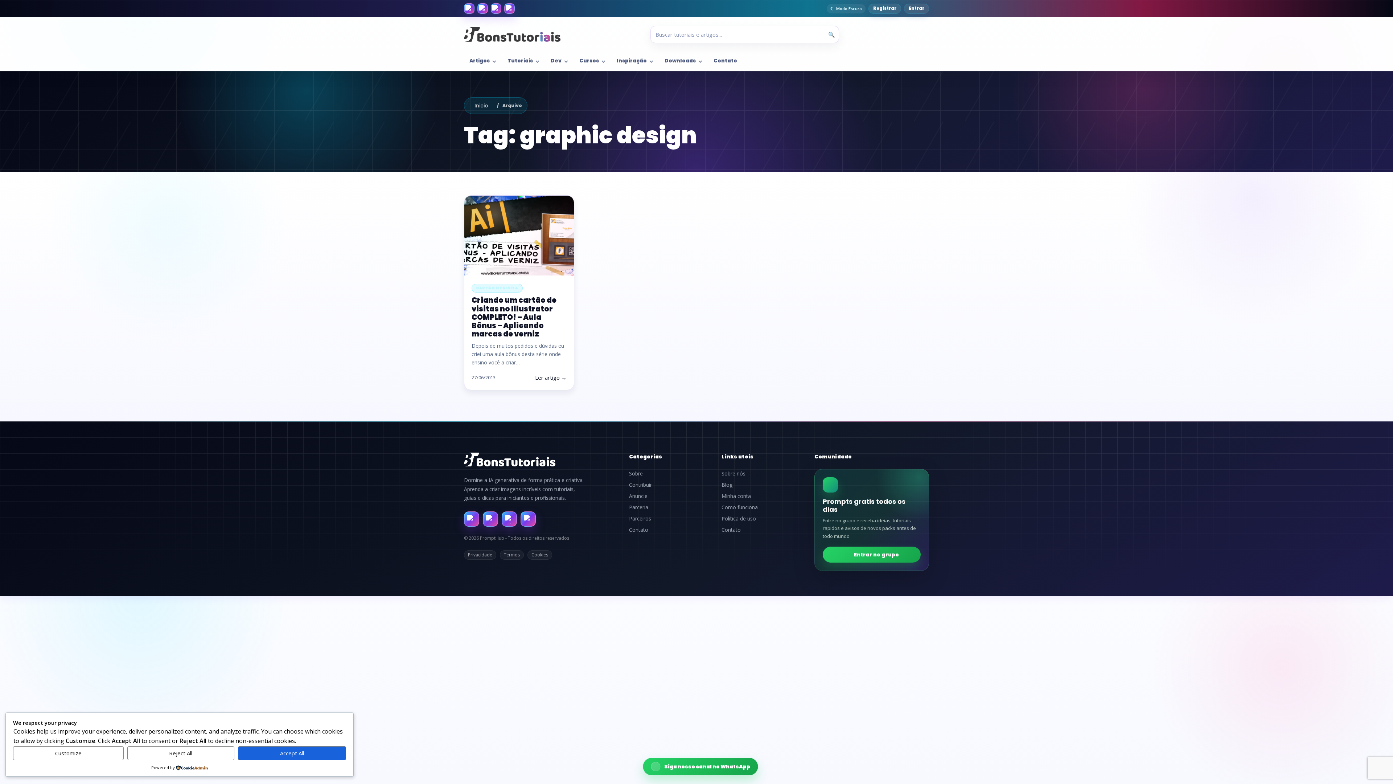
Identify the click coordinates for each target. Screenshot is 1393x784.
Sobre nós (733, 473)
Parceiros (640, 518)
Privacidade (480, 555)
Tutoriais (520, 60)
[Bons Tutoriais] (512, 34)
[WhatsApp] (496, 8)
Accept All (292, 753)
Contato (725, 60)
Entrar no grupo (876, 554)
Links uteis (737, 456)
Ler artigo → (551, 377)
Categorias (645, 456)
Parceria (638, 507)
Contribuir (640, 485)
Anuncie (638, 496)
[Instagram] (482, 8)
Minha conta (736, 496)
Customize (68, 753)
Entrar (916, 8)
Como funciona (740, 507)
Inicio (481, 105)
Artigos (479, 60)
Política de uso (739, 518)
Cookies (539, 555)
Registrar (884, 8)
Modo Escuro (849, 8)
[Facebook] (469, 8)
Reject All (180, 753)
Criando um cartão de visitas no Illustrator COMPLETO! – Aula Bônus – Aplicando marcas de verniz (514, 317)
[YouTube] (509, 8)
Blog (727, 485)
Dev (556, 60)
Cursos (589, 60)
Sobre (636, 473)
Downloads (680, 60)
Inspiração (632, 60)
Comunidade (833, 456)
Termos (512, 555)
